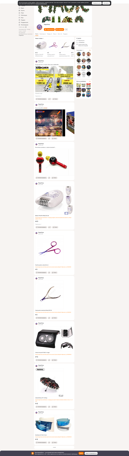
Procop (78, 76)
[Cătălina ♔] (89, 67)
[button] (49, 29)
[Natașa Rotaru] (79, 60)
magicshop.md (81, 40)
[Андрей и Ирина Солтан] (89, 54)
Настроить (106, 3)
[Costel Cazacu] (84, 74)
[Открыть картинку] (48, 122)
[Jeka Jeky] (89, 74)
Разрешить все (97, 3)
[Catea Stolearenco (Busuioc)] (79, 54)
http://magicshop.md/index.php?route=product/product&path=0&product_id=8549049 (53, 437)
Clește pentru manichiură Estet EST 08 (64, 56)
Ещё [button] (24, 31)
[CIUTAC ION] (89, 60)
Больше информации (41, 3)
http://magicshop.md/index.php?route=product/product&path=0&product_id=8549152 (53, 312)
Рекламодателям (22, 29)
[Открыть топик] (54, 64)
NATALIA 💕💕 (85, 70)
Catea (79, 57)
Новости (21, 31)
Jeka (89, 76)
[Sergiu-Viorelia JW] (84, 60)
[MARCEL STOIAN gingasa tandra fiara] (79, 67)
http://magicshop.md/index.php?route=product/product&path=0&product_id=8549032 (53, 354)
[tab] (36, 34)
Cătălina (88, 70)
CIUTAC (88, 63)
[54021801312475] (36, 61)
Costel (83, 76)
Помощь (28, 29)
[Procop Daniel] (79, 74)
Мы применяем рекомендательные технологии (25, 34)
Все (90, 50)
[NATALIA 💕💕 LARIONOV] (84, 67)
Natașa (78, 63)
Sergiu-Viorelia (85, 63)
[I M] (84, 54)
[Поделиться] (49, 138)
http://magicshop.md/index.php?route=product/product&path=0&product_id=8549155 (53, 267)
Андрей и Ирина (89, 57)
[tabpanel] (54, 252)
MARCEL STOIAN (80, 70)
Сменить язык (22, 27)
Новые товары (39, 38)
